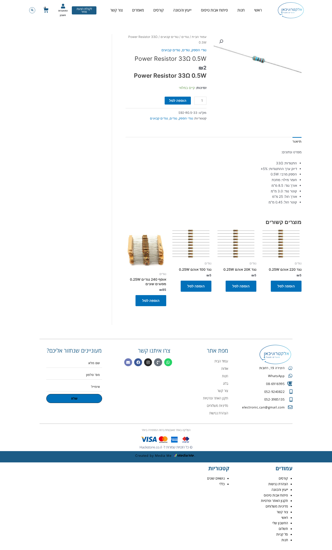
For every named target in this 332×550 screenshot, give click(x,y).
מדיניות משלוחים (277, 506)
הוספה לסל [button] (286, 286)
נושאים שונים (216, 478)
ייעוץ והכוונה (182, 10)
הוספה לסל (177, 100)
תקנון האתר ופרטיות (274, 500)
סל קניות (282, 534)
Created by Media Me (153, 455)
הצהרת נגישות (278, 484)
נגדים (185, 37)
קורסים (158, 10)
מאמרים (138, 10)
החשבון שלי (280, 523)
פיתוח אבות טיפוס (214, 10)
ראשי (258, 10)
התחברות (63, 10)
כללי (222, 484)
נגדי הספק (199, 50)
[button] (32, 10)
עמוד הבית (199, 37)
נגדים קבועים (169, 37)
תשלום (283, 528)
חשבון (63, 15)
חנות (241, 10)
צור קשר (116, 10)
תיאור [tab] (297, 141)
